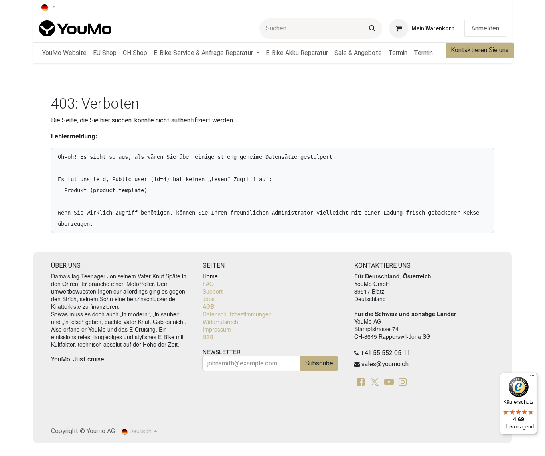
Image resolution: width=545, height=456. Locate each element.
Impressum (217, 329)
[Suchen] (372, 28)
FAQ (208, 284)
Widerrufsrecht (221, 322)
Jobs (209, 299)
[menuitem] (64, 53)
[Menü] (532, 377)
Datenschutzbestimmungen (237, 314)
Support (213, 291)
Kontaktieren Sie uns (480, 50)
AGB (208, 306)
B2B (208, 337)
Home (210, 276)
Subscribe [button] (319, 363)
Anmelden (485, 28)
